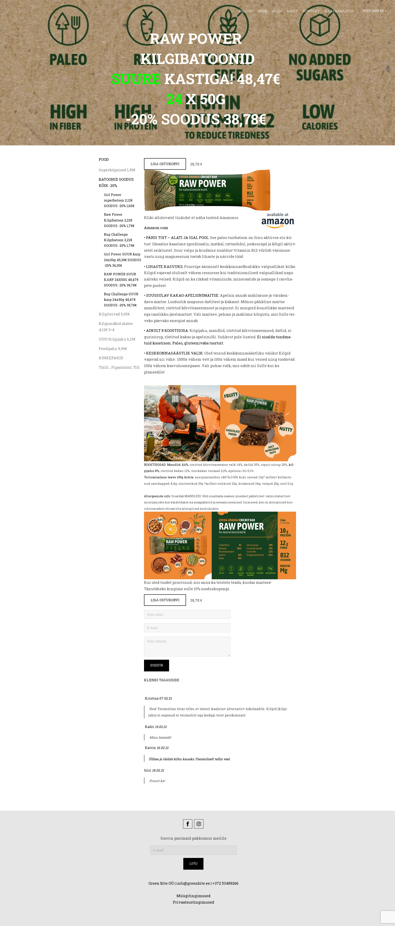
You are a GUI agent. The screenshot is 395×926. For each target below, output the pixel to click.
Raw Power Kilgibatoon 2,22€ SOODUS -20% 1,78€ (119, 220)
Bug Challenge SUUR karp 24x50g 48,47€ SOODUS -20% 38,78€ (121, 299)
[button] (374, 11)
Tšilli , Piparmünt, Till (119, 367)
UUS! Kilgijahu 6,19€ (117, 339)
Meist (292, 11)
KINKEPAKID (111, 357)
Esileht (246, 11)
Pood (262, 11)
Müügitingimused (193, 895)
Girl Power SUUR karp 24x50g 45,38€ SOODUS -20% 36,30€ (122, 259)
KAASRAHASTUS (339, 11)
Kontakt (311, 11)
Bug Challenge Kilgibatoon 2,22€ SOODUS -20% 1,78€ (119, 240)
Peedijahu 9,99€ (113, 348)
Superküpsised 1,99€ (117, 169)
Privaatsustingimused (193, 902)
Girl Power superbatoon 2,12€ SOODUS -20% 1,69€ (119, 200)
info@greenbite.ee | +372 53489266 (207, 883)
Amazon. (152, 227)
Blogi (277, 11)
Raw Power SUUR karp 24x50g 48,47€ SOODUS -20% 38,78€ (121, 279)
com (164, 227)
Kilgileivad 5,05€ (114, 314)
